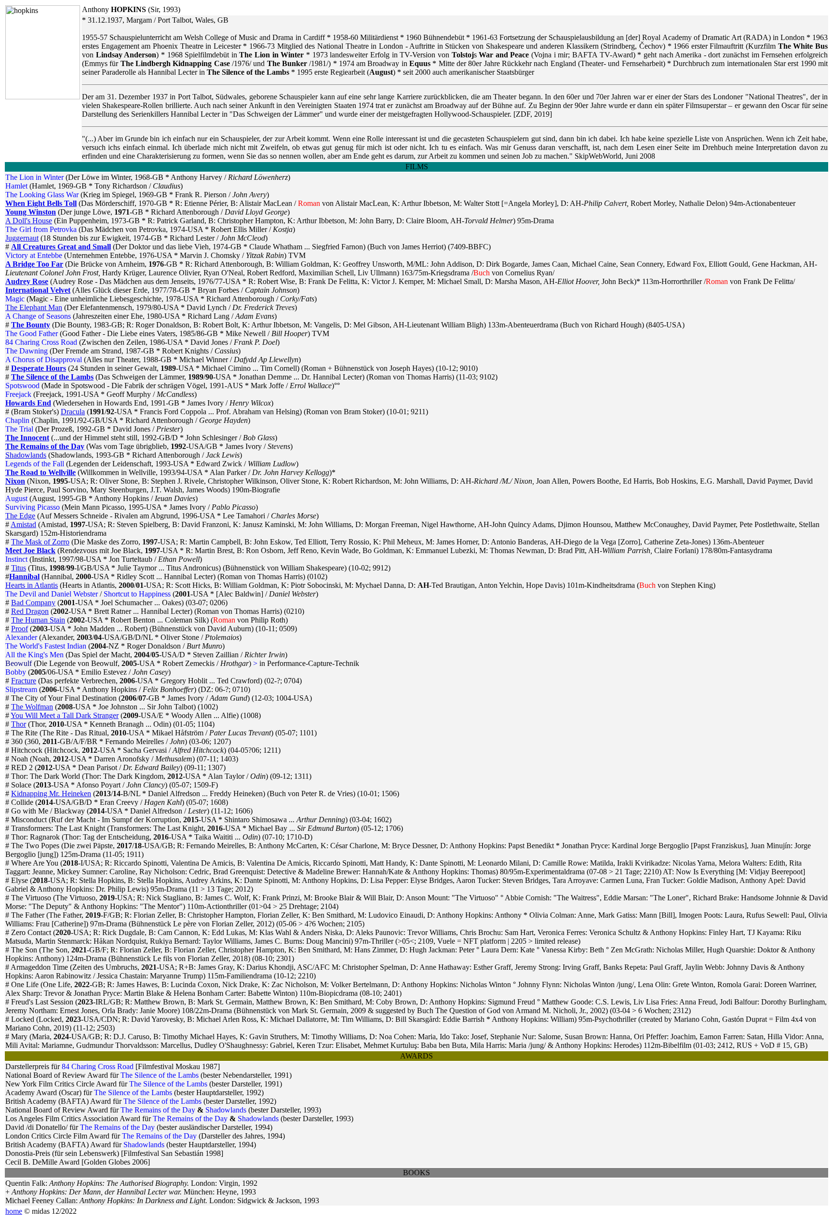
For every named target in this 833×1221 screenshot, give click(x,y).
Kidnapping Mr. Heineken (51, 793)
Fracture (23, 681)
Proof (19, 628)
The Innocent (27, 438)
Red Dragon (30, 611)
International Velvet (37, 290)
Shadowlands (25, 455)
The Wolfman (32, 707)
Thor (18, 724)
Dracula (73, 411)
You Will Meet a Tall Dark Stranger (65, 715)
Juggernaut (22, 238)
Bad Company (33, 602)
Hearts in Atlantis (31, 585)
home (13, 1211)
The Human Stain (38, 620)
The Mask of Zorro (40, 542)
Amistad (23, 524)
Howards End (28, 403)
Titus (18, 568)
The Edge (20, 516)
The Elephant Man (33, 307)
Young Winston (30, 212)
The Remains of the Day (44, 446)
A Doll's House (28, 221)
